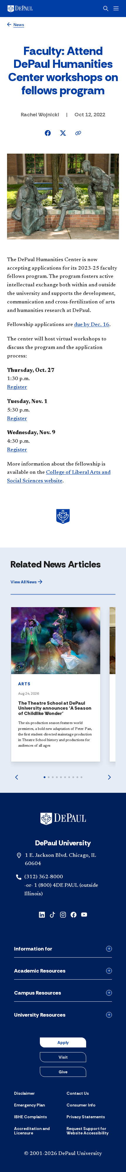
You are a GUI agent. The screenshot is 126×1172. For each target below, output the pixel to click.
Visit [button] (63, 1057)
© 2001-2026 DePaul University (63, 1153)
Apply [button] (63, 1042)
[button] (26, 582)
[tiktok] (52, 914)
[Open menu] (116, 8)
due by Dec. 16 (91, 325)
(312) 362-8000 (43, 877)
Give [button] (63, 1071)
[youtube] (84, 914)
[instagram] (63, 914)
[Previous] (16, 777)
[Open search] (105, 8)
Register (17, 387)
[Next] (109, 777)
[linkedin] (42, 914)
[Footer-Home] (63, 819)
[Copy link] (78, 133)
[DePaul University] (29, 8)
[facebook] (73, 914)
